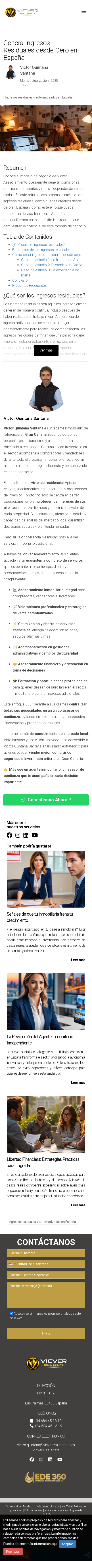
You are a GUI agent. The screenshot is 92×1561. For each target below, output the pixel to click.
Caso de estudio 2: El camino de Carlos (52, 265)
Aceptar (67, 1544)
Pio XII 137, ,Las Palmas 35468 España (46, 1398)
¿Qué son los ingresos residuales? (38, 245)
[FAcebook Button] (9, 835)
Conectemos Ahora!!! (49, 799)
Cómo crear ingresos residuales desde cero (46, 255)
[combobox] (12, 1264)
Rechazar (13, 1551)
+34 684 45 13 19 (48, 1421)
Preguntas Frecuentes (29, 285)
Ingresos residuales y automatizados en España (39, 97)
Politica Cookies (33, 1510)
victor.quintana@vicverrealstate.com (46, 1445)
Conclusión (20, 280)
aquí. (54, 1544)
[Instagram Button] (17, 835)
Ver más (46, 350)
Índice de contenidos (56, 1510)
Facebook (28, 1506)
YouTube (67, 1506)
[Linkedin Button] (25, 835)
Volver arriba (13, 1506)
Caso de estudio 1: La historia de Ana (50, 260)
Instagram (42, 1506)
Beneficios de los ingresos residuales (41, 250)
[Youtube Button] (34, 835)
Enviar (46, 1333)
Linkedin (55, 1506)
